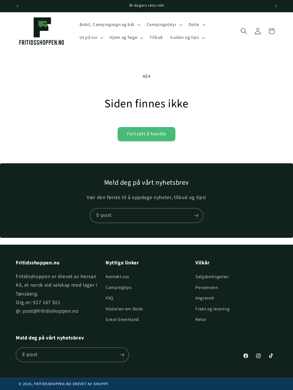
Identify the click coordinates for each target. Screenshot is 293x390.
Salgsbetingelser (212, 277)
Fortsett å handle (146, 133)
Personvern (206, 287)
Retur (200, 319)
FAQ (109, 298)
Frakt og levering (212, 309)
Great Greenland (122, 319)
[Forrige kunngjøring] (17, 6)
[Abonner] (196, 215)
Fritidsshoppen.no (53, 384)
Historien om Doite (124, 309)
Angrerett (204, 298)
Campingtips (118, 287)
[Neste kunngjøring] (276, 6)
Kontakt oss (117, 277)
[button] (109, 24)
